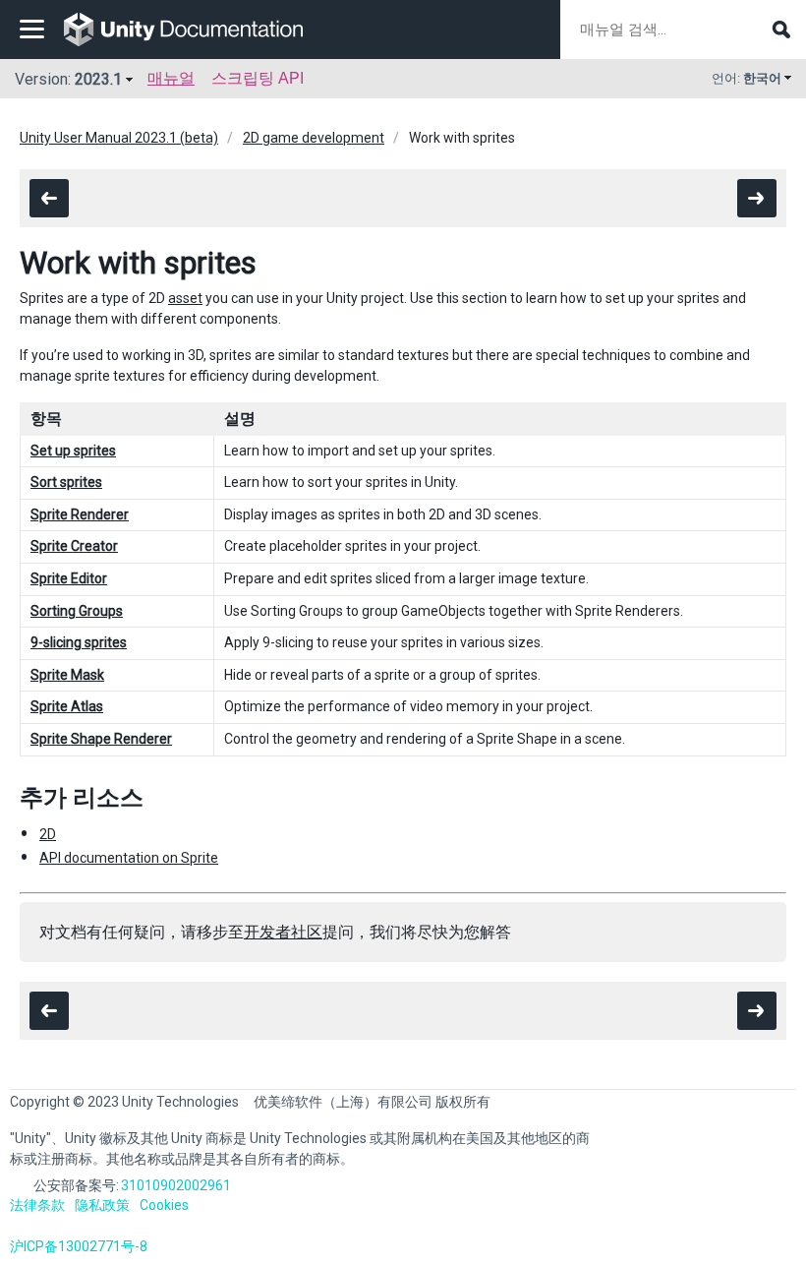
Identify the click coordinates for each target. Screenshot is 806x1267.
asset (185, 298)
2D (47, 834)
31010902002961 (176, 1185)
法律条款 (37, 1205)
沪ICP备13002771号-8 (78, 1246)
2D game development (313, 138)
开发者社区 (283, 932)
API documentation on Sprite (128, 858)
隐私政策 (102, 1205)
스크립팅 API (257, 78)
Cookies (164, 1205)
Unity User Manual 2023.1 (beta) (119, 138)
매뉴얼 (171, 78)
